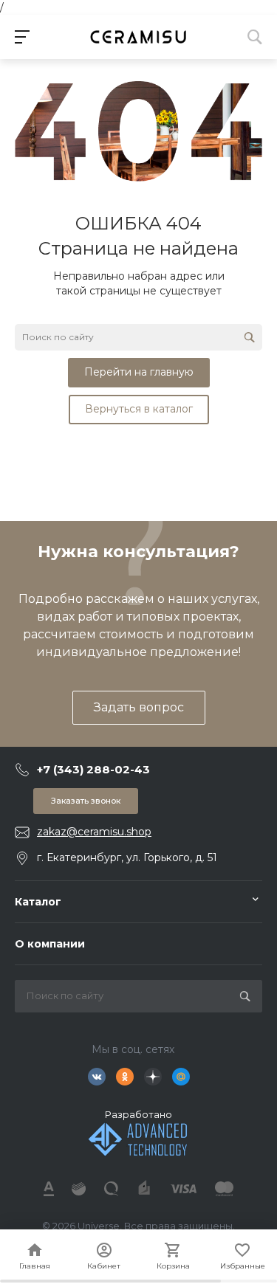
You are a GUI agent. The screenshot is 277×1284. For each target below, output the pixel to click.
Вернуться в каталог (139, 408)
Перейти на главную (139, 372)
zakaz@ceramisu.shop (94, 831)
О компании (50, 943)
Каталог (38, 901)
